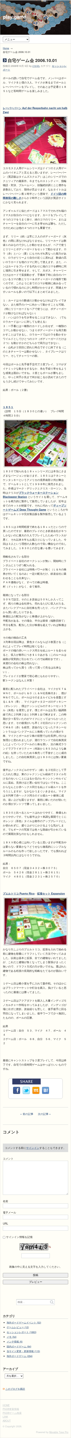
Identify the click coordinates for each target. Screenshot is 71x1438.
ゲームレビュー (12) (18, 1327)
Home (6, 48)
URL (5, 1223)
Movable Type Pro (58, 1432)
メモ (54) (11, 1337)
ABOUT (7, 1420)
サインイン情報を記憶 (19, 1237)
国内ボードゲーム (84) (19, 1346)
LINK (5, 1416)
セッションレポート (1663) (21, 1332)
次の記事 (43, 1114)
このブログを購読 (15, 1389)
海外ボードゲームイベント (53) (24, 1322)
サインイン (32, 1148)
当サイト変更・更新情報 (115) (23, 1351)
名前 (5, 1201)
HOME (6, 1405)
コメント (8, 1158)
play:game (14, 16)
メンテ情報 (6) (15, 1341)
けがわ (36, 66)
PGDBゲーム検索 (12, 1413)
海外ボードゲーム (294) (20, 1356)
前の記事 (28, 1114)
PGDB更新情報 (11, 1409)
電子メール (9, 1212)
